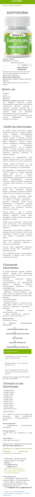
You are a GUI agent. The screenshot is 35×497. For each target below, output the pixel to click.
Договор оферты (18, 469)
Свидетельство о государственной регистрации (17, 448)
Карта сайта (7, 469)
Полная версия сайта (9, 476)
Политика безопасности (12, 473)
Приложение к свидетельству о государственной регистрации (17, 452)
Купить (25, 65)
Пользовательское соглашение (14, 471)
